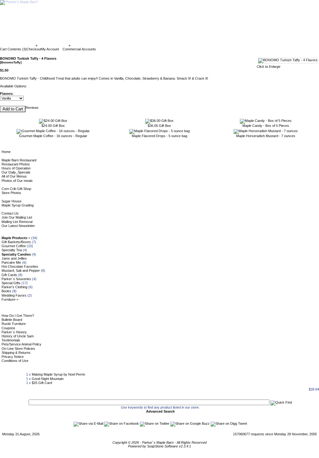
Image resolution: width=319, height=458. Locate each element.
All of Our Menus (14, 176)
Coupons (8, 328)
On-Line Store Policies (18, 348)
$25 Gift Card (42, 383)
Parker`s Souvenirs (16, 279)
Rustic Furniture (14, 324)
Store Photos (11, 193)
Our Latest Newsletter (18, 226)
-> (16, 238)
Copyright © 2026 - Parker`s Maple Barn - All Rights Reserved (159, 442)
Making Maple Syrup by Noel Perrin (58, 374)
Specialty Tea (12, 250)
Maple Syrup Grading (18, 205)
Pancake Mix (11, 262)
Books (6, 291)
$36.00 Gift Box (159, 125)
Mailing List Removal (17, 222)
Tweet (242, 423)
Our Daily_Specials (16, 172)
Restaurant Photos (16, 164)
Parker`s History (14, 332)
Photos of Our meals (17, 181)
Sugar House (11, 201)
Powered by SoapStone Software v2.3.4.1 (159, 446)
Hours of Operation (16, 168)
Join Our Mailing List (17, 217)
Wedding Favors (14, 295)
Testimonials (11, 340)
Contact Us (10, 213)
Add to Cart (12, 109)
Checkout (33, 49)
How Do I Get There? (18, 315)
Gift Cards (9, 275)
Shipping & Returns (16, 352)
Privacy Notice (13, 357)
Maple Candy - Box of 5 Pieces (265, 125)
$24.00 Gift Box (53, 125)
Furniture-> (10, 299)
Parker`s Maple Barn (18, 45)
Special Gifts (11, 283)
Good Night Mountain (48, 379)
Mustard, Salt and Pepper (21, 270)
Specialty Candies (53, 45)
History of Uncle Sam (18, 336)
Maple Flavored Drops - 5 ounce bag (159, 136)
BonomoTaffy (82, 45)
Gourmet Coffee (14, 246)
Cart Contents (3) (13, 49)
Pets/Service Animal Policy (21, 344)
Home (6, 152)
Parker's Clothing (14, 287)
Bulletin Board (12, 320)
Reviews (32, 107)
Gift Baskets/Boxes (16, 242)
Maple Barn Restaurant (19, 160)
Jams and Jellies (14, 258)
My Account (50, 49)
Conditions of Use (15, 361)
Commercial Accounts (79, 49)
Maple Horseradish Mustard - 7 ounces (265, 136)
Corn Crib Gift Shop (16, 189)
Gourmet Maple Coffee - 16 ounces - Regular (53, 136)
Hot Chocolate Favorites (20, 266)
